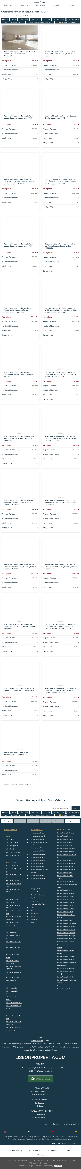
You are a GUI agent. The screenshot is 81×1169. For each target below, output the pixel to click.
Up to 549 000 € (73, 19)
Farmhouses (34, 913)
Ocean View (34, 901)
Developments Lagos (37, 875)
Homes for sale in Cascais (65, 833)
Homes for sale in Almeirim (65, 942)
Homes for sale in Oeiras (65, 845)
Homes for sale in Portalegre (66, 935)
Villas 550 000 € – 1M (13, 852)
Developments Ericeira (38, 857)
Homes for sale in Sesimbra (66, 869)
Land (32, 910)
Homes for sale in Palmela (65, 899)
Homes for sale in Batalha (65, 959)
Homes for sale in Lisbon (65, 836)
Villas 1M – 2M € (11, 849)
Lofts (32, 922)
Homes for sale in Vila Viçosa (66, 923)
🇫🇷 (28, 1131)
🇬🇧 (5, 1131)
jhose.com (58, 1166)
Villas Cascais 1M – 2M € (14, 1002)
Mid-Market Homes (37, 898)
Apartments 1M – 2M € (13, 880)
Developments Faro (37, 863)
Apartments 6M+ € (12, 866)
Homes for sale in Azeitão (65, 968)
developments (36, 829)
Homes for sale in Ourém (65, 911)
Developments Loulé (37, 866)
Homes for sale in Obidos (65, 905)
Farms (33, 916)
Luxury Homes (35, 889)
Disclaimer (65, 1143)
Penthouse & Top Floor (38, 904)
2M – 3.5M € (36, 19)
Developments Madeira (38, 860)
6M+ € (14, 19)
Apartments (11, 862)
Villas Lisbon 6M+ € (12, 932)
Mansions (34, 919)
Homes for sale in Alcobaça (66, 986)
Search (75, 808)
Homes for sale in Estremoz (66, 932)
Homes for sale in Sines (64, 860)
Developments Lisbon (38, 833)
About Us (74, 1143)
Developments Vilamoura (39, 848)
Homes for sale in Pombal (65, 902)
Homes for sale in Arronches (66, 929)
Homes (5, 16)
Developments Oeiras (37, 839)
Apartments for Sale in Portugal (40, 22)
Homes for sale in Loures (65, 839)
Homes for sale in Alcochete (66, 863)
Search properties (69, 22)
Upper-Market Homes (38, 895)
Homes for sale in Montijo (65, 866)
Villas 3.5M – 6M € (12, 843)
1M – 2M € (46, 19)
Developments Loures (38, 854)
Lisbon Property (40, 2)
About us (72, 5)
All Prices (5, 19)
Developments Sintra (37, 851)
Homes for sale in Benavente (66, 939)
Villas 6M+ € (10, 840)
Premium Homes (36, 892)
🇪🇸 (76, 1131)
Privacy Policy (54, 1143)
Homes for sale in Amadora (66, 926)
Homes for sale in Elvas (64, 890)
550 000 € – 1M (59, 19)
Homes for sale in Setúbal (65, 893)
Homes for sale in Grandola (66, 848)
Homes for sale (25, 5)
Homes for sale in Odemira (65, 881)
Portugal (56, 5)
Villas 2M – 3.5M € (12, 846)
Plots (32, 907)
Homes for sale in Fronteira (65, 908)
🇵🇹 (52, 1131)
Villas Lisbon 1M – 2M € (13, 947)
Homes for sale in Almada (65, 851)
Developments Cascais (38, 836)
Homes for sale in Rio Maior (66, 956)
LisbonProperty (37, 1041)
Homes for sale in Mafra (65, 872)
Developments (40, 5)
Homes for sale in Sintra (65, 842)
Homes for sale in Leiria (64, 920)
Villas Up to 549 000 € (13, 855)
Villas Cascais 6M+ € (12, 988)
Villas (8, 836)
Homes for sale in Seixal (65, 977)
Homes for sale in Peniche (65, 896)
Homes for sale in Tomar (65, 989)
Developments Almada (38, 878)
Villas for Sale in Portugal (13, 22)
